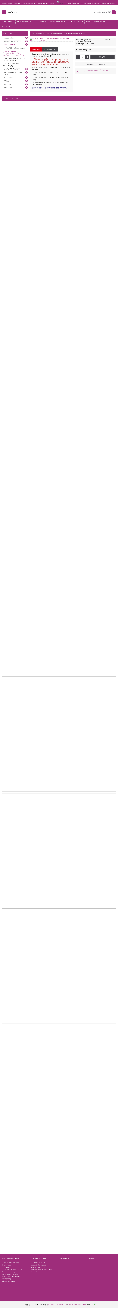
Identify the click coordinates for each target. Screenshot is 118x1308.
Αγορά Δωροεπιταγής (38, 1272)
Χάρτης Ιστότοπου (8, 1281)
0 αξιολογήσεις (92, 70)
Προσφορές (6, 1279)
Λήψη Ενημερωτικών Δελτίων (41, 1269)
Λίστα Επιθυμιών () (38, 1267)
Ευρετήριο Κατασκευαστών (12, 1269)
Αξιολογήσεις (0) (50, 49)
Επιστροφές (6, 1265)
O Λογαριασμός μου (38, 1262)
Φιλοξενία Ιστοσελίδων (78, 1304)
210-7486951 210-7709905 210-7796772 (49, 88)
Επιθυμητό (90, 64)
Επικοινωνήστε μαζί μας (10, 1262)
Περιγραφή (36, 49)
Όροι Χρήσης (6, 1267)
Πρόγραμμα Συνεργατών (10, 1276)
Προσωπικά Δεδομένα (10, 1272)
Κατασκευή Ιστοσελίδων (57, 1304)
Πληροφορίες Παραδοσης (11, 1274)
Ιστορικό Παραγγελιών (39, 1265)
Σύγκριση (102, 64)
